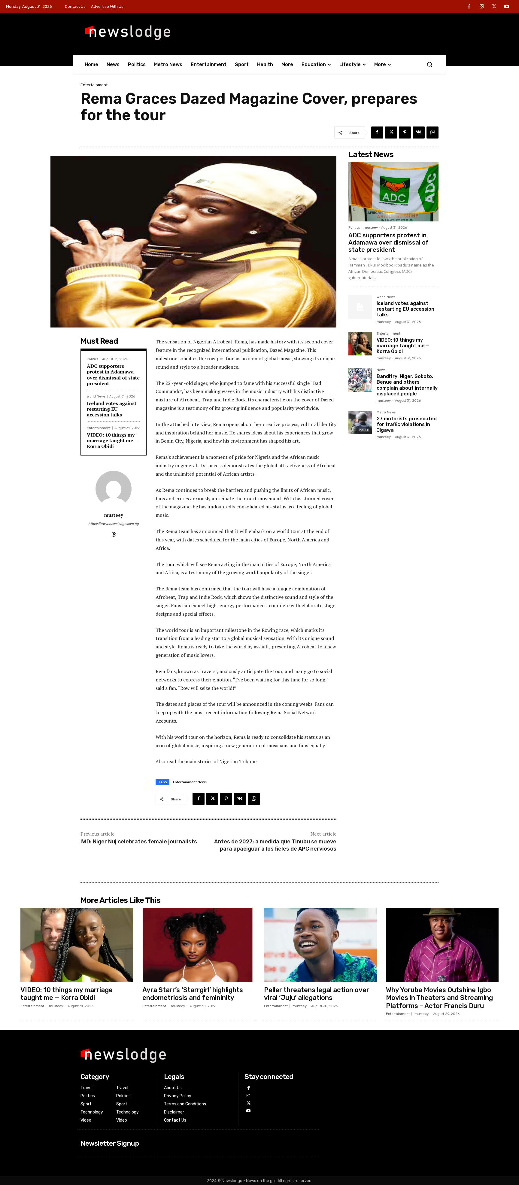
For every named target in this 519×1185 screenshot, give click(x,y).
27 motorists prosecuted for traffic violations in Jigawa (407, 424)
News (381, 370)
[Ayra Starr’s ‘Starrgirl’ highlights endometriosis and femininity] (198, 945)
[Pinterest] (405, 132)
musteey (113, 515)
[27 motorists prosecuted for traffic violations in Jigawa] (360, 422)
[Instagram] (481, 7)
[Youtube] (506, 7)
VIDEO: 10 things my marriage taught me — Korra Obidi (112, 440)
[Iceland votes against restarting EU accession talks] (360, 307)
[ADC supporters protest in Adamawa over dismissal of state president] (393, 191)
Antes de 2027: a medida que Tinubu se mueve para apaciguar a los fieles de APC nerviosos (275, 845)
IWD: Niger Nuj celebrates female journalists (138, 841)
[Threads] (113, 533)
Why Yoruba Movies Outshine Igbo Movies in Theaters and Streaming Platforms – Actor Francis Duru (439, 998)
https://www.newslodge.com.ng (113, 524)
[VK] (419, 132)
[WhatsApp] (432, 132)
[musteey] (114, 489)
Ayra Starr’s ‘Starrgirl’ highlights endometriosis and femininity (192, 994)
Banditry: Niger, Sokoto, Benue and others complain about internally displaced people (407, 385)
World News (96, 396)
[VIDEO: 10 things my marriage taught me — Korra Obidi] (360, 343)
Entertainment (94, 85)
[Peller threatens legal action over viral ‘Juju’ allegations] (320, 945)
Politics (92, 359)
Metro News (386, 412)
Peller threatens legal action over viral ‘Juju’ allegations (316, 994)
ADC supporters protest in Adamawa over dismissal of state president (113, 375)
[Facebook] (469, 7)
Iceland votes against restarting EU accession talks (111, 409)
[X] (494, 7)
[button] (429, 64)
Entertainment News (190, 782)
